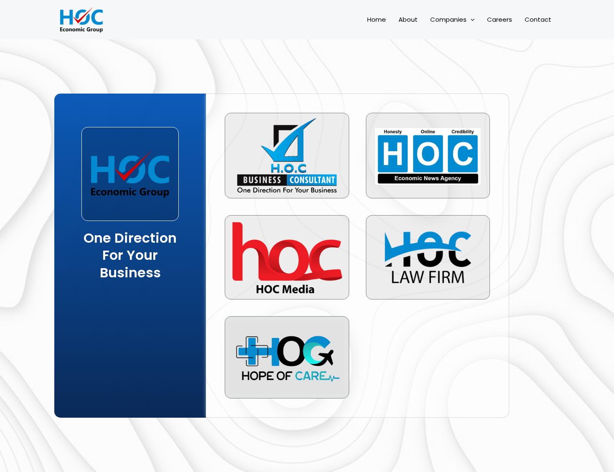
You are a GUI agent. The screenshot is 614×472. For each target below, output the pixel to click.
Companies (448, 19)
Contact (538, 19)
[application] (470, 19)
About (408, 19)
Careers (499, 19)
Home (376, 19)
